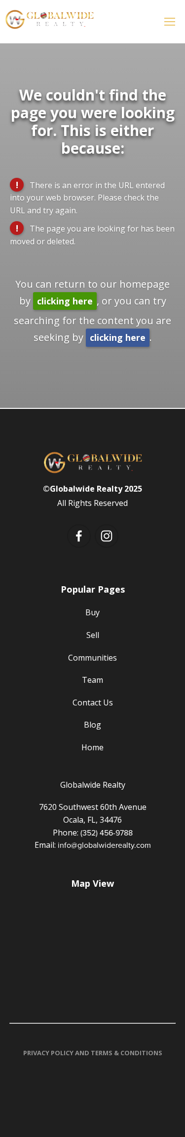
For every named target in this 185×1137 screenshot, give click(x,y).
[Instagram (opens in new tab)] (106, 536)
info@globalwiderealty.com (104, 844)
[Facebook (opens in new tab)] (79, 536)
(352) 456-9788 (106, 832)
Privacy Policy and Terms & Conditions (92, 1052)
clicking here (65, 301)
